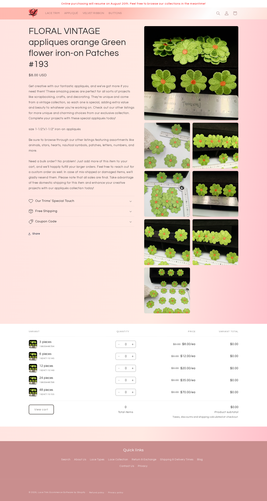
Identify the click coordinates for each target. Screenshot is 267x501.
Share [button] (36, 233)
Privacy (142, 466)
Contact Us (127, 466)
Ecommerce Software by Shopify (67, 492)
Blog (200, 459)
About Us (80, 459)
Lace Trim (43, 492)
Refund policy (96, 493)
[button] (218, 13)
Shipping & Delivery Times (176, 459)
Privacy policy (115, 493)
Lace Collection (118, 459)
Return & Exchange (144, 459)
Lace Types (97, 459)
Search (65, 459)
